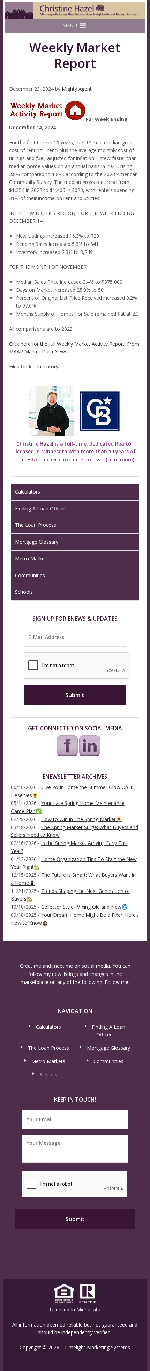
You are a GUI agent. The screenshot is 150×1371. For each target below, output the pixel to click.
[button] (69, 26)
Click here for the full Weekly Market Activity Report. (67, 343)
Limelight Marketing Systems (97, 1347)
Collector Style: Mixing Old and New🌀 (84, 906)
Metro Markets (32, 558)
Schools (24, 591)
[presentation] (77, 666)
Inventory (47, 366)
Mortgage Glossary (36, 541)
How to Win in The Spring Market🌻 (81, 819)
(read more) (120, 459)
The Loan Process (35, 525)
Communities (30, 575)
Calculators (27, 491)
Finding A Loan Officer (40, 508)
